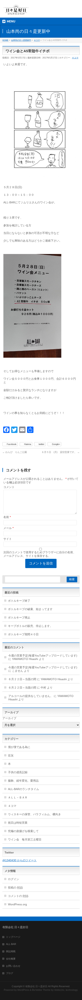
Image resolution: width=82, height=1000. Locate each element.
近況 (11, 755)
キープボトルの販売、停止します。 (30, 626)
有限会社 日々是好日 (36, 986)
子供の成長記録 (17, 772)
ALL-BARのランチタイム (25, 789)
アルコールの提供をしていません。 (30, 696)
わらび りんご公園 (14, 452)
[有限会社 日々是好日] (16, 11)
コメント (9, 487)
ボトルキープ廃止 (19, 617)
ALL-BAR (11, 944)
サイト (7, 538)
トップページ (13, 937)
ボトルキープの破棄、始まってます (30, 609)
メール (8, 528)
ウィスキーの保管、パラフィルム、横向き (34, 814)
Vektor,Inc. (59, 990)
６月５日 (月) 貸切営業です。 (61, 452)
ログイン (13, 879)
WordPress (23, 990)
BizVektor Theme (41, 990)
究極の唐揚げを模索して (23, 831)
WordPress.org (17, 904)
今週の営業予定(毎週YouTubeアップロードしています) (42, 655)
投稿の (15, 887)
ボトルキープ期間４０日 (23, 634)
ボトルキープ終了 (19, 600)
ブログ (9, 973)
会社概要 (11, 958)
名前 (7, 517)
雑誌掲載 (11, 951)
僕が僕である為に (19, 747)
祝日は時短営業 (17, 822)
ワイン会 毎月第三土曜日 (24, 839)
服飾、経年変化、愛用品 (23, 780)
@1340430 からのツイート (19, 860)
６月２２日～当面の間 (22, 679)
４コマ (75, 57)
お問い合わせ (13, 966)
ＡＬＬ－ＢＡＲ (17, 797)
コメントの (18, 896)
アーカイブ (9, 718)
